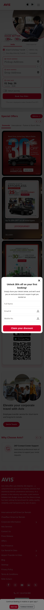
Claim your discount (22, 328)
